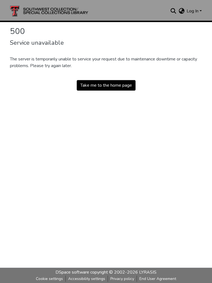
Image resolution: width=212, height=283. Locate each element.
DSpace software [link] (72, 272)
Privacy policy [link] (122, 278)
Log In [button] (193, 11)
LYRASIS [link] (148, 272)
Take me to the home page (106, 85)
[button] (49, 11)
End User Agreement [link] (157, 278)
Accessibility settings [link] (86, 278)
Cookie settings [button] (49, 278)
